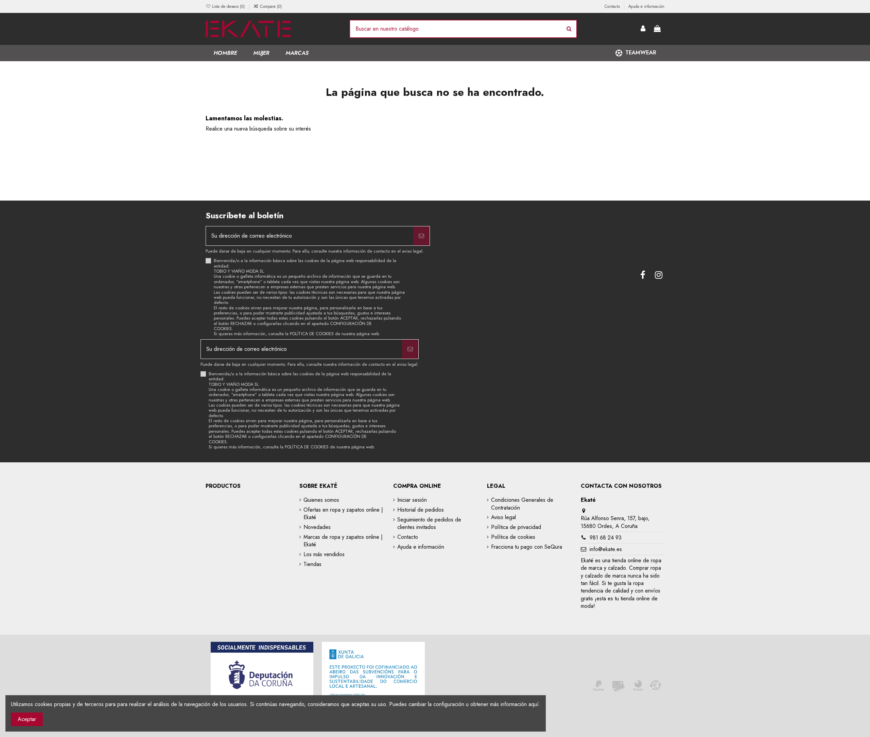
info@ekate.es (606, 549)
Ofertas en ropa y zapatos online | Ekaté (343, 513)
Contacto (613, 6)
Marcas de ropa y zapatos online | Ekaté (343, 540)
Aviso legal (503, 517)
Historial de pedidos (420, 510)
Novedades (317, 527)
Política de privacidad (516, 527)
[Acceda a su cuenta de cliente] (643, 29)
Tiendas (312, 564)
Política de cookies (513, 537)
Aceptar (27, 719)
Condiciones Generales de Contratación (522, 503)
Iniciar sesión (412, 500)
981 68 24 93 (606, 538)
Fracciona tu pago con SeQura (526, 547)
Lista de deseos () (228, 6)
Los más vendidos (324, 554)
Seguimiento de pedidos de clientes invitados (429, 523)
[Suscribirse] (421, 235)
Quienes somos (321, 500)
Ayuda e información (646, 6)
